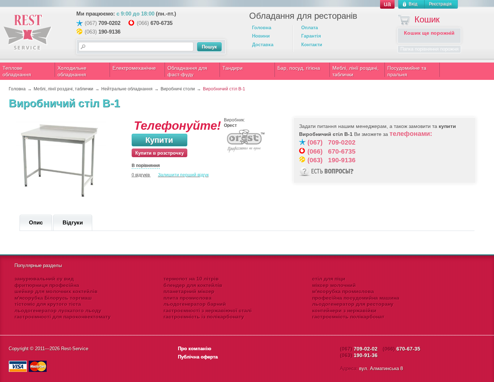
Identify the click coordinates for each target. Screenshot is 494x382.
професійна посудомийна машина (355, 298)
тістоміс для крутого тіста (47, 304)
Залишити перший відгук (183, 174)
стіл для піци (328, 279)
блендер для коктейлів (192, 285)
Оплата (309, 27)
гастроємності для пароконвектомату (62, 316)
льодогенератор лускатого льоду (57, 310)
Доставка (262, 44)
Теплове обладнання (17, 71)
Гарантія (311, 36)
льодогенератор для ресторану (352, 304)
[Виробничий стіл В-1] (61, 200)
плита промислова (187, 298)
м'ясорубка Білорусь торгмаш (53, 298)
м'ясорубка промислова (343, 291)
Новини (261, 36)
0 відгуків (141, 174)
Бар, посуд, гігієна (298, 68)
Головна (261, 27)
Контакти (311, 44)
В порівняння (146, 165)
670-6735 (161, 23)
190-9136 (109, 32)
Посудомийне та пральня (406, 71)
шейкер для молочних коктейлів (56, 291)
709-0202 (109, 23)
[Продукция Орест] (245, 151)
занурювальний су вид (44, 279)
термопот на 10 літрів (191, 279)
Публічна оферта (198, 357)
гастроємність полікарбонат (348, 316)
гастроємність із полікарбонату (203, 316)
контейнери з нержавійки (344, 310)
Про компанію (194, 348)
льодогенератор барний (194, 304)
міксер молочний (334, 285)
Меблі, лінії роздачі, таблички (355, 71)
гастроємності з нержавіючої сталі (207, 310)
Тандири (232, 68)
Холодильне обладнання (72, 71)
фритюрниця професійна (46, 285)
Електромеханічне (134, 68)
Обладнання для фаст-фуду (187, 71)
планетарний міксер (188, 291)
